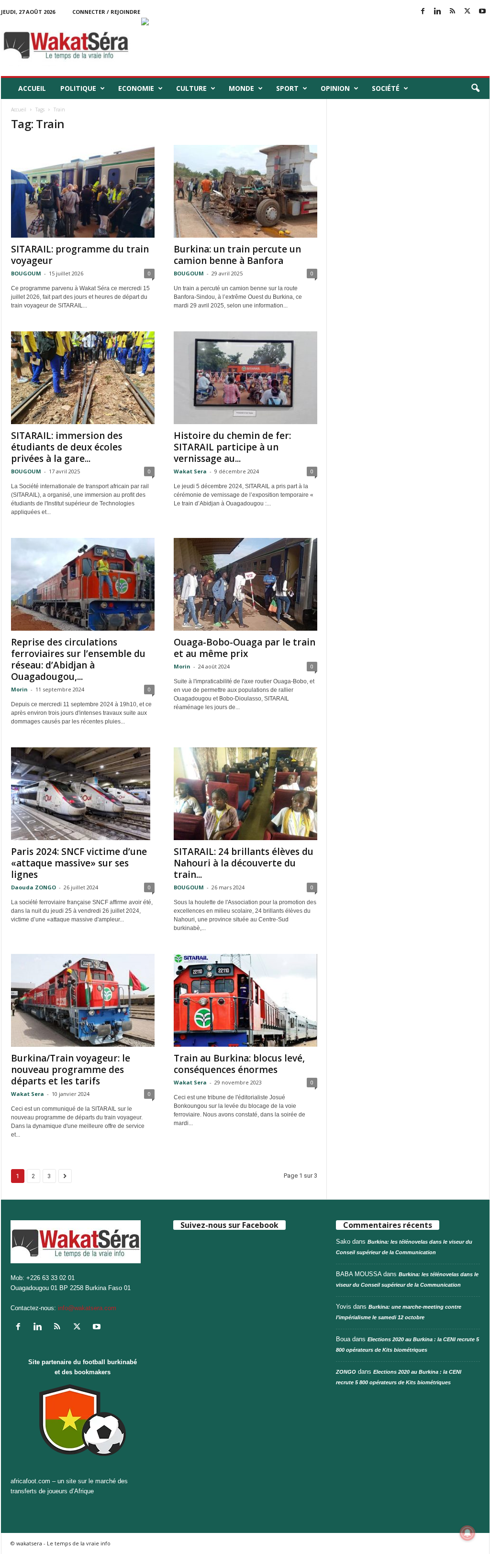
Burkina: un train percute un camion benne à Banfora (237, 255)
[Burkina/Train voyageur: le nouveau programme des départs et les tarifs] (83, 1000)
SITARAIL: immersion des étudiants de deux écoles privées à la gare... (66, 447)
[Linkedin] (438, 12)
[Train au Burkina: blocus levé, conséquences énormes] (245, 1000)
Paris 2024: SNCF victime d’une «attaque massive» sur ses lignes (79, 863)
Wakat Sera (190, 471)
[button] (475, 88)
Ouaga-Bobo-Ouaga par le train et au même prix (244, 648)
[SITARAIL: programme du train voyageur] (83, 191)
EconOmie (136, 88)
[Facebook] (423, 12)
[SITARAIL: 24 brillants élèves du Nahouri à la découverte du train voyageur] (245, 793)
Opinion (335, 88)
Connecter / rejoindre (106, 11)
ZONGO (346, 1372)
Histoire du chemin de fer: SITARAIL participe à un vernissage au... (232, 447)
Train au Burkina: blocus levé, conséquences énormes (239, 1064)
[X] (467, 12)
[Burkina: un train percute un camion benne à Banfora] (245, 191)
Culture (191, 88)
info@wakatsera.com (87, 1308)
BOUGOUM (26, 273)
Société (386, 88)
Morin (19, 689)
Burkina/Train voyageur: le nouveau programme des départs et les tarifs (70, 1069)
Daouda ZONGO (33, 887)
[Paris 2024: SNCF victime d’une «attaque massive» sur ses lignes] (83, 793)
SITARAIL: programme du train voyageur (80, 255)
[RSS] (452, 12)
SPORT (287, 88)
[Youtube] (482, 12)
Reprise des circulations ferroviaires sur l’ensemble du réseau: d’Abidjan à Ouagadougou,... (78, 659)
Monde (241, 88)
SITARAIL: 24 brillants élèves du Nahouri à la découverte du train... (243, 863)
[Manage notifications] (467, 1533)
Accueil (32, 88)
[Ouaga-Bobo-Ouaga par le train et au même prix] (245, 584)
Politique (78, 88)
